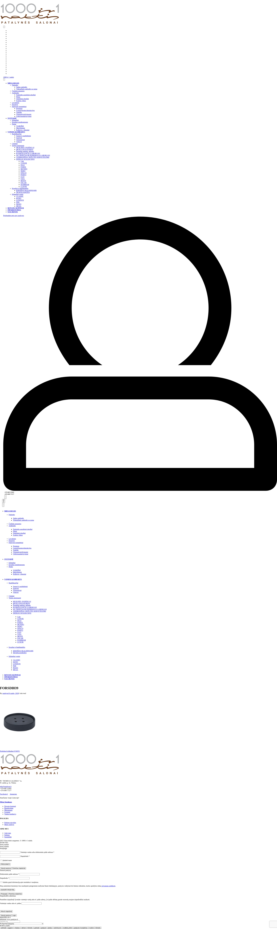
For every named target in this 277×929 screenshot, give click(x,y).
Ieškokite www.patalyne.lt (9, 919)
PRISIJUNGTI (5, 864)
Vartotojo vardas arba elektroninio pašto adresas (37, 852)
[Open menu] (4, 27)
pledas (50, 928)
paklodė (36, 928)
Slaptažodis (25, 856)
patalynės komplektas (81, 928)
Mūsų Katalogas (6, 802)
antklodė (3, 928)
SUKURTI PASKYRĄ (7, 890)
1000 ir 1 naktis (8, 77)
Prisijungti (4, 894)
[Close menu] (4, 79)
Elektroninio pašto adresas (9, 874)
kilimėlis (30, 928)
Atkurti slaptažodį (6, 911)
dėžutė (24, 928)
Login (14, 915)
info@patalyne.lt (5, 786)
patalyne (5, 693)
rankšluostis (57, 928)
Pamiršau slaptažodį (18, 868)
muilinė (91, 928)
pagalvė (10, 928)
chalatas (17, 928)
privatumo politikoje (108, 886)
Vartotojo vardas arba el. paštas (10, 903)
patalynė (43, 928)
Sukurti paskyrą (6, 868)
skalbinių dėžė (67, 928)
